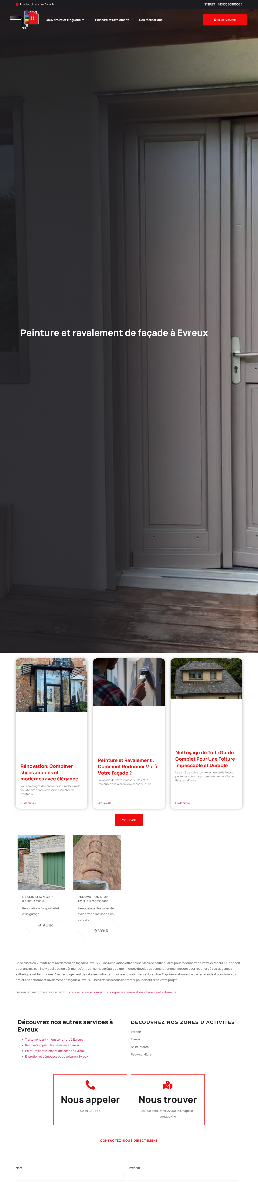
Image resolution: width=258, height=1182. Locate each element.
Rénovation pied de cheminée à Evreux (52, 1045)
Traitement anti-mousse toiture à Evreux (54, 1039)
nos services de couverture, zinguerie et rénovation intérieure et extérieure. (123, 992)
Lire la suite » (28, 803)
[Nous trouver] (167, 1085)
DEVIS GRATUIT (227, 19)
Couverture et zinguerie (63, 20)
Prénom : (135, 1167)
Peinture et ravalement (112, 20)
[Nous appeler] (90, 1085)
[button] (129, 820)
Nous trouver (168, 1099)
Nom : (20, 1167)
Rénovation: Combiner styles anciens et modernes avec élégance (49, 772)
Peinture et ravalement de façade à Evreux (55, 1051)
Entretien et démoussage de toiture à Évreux (56, 1056)
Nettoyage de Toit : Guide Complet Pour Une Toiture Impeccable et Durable (205, 759)
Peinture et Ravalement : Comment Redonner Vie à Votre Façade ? (127, 767)
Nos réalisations (151, 20)
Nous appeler (90, 1099)
